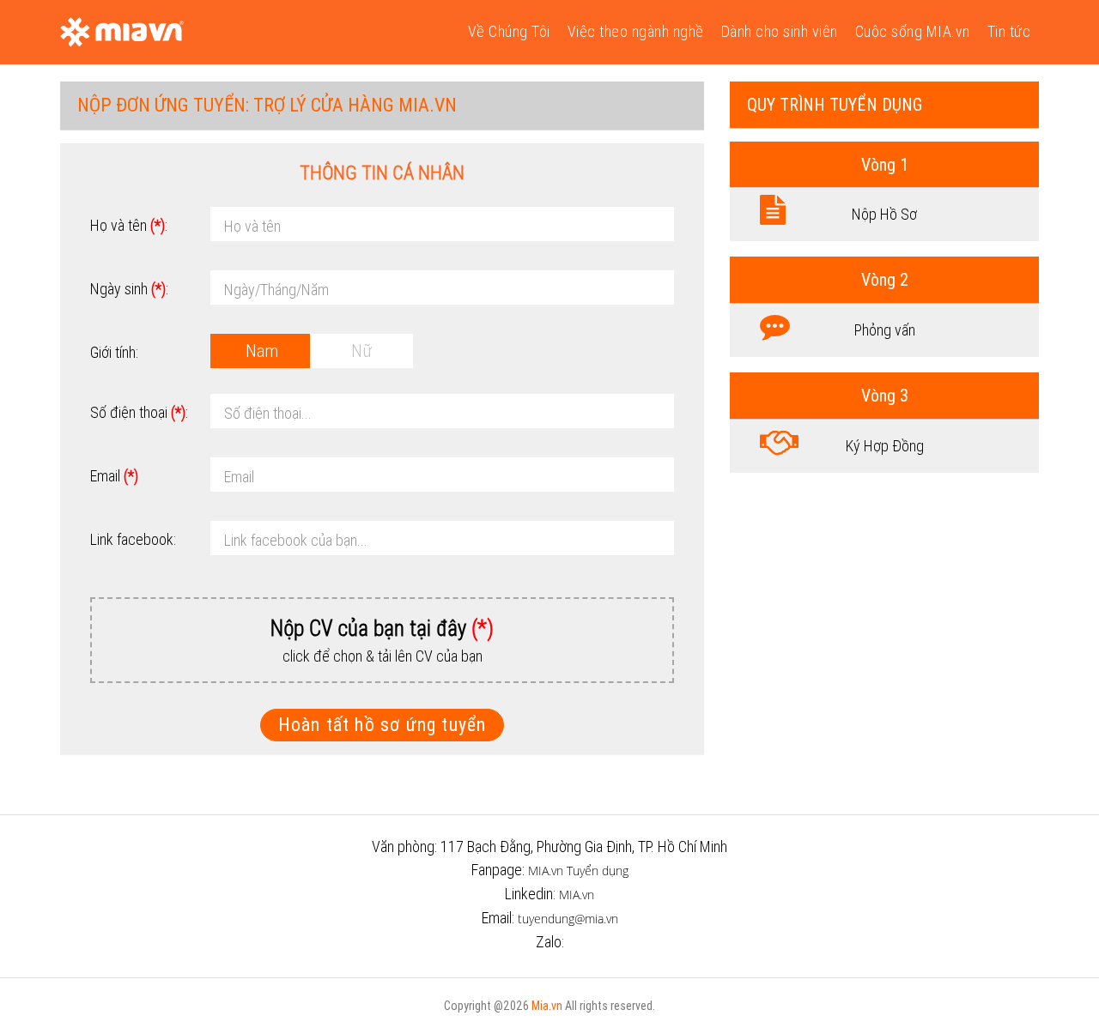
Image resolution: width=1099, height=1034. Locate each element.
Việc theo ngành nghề (636, 31)
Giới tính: (114, 352)
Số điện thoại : (139, 412)
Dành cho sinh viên (779, 31)
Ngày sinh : (129, 289)
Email (114, 476)
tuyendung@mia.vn (568, 918)
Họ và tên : (128, 225)
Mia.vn (546, 1005)
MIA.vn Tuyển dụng (578, 870)
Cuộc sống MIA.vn (912, 31)
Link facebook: (133, 539)
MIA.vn (576, 894)
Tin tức (1009, 31)
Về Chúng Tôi (509, 31)
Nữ (361, 350)
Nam (262, 350)
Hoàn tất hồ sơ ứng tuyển (382, 724)
